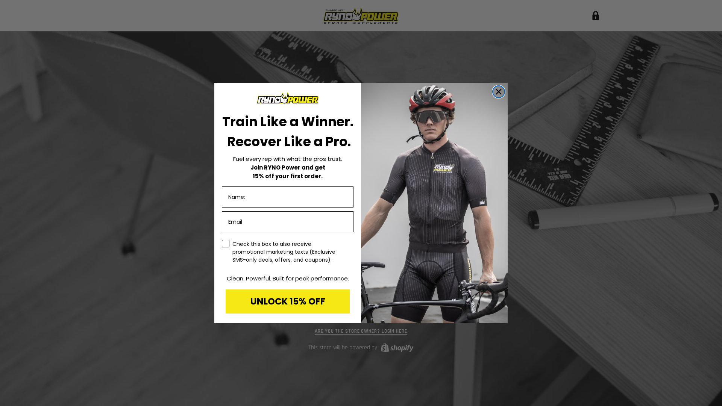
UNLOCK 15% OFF (287, 301)
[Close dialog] (499, 92)
